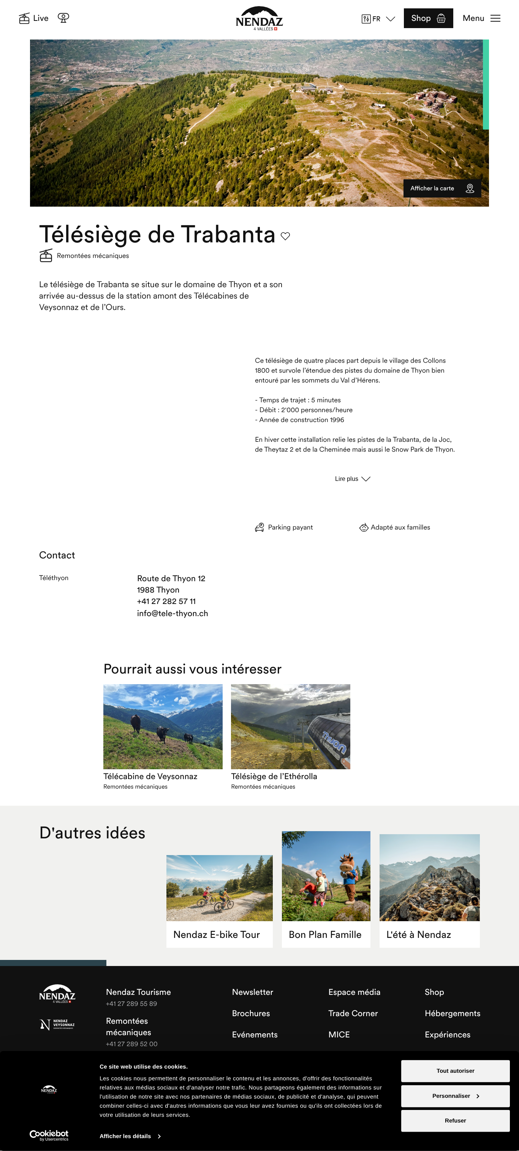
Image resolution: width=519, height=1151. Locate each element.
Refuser (455, 1121)
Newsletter (252, 992)
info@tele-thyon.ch (172, 613)
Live (41, 18)
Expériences (448, 1034)
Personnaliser (451, 1096)
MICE (339, 1034)
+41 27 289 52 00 (132, 1043)
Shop (421, 18)
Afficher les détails (125, 1136)
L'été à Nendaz (418, 934)
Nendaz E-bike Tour (216, 934)
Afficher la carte (432, 188)
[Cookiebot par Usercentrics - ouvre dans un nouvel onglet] (49, 1136)
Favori (285, 236)
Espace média (354, 992)
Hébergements (453, 1013)
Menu (473, 18)
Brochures (251, 1013)
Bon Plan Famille (325, 934)
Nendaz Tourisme (57, 994)
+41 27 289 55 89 (131, 1003)
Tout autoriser (456, 1071)
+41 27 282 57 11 (166, 601)
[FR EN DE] (381, 19)
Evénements (255, 1034)
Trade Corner (353, 1013)
